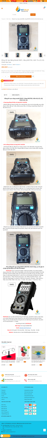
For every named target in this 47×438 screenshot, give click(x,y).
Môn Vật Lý (3, 404)
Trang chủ (3, 390)
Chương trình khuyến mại (29, 397)
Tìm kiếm (33, 14)
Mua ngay (4, 363)
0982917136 (5, 89)
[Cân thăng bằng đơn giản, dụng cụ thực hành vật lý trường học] (23, 353)
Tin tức (2, 395)
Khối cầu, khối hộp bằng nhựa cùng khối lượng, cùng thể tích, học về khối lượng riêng (8, 359)
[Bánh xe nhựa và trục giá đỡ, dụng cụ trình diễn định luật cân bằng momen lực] (38, 353)
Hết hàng (33, 366)
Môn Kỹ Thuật (4, 410)
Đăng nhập (25, 3)
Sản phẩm (3, 392)
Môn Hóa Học (4, 406)
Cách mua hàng (4, 397)
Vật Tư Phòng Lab (5, 412)
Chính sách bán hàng (28, 392)
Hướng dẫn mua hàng (28, 390)
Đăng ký (21, 3)
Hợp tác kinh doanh (28, 399)
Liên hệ (2, 399)
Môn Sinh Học (4, 408)
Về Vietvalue (3, 393)
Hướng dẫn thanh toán (28, 395)
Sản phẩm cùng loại (6, 342)
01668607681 (9, 430)
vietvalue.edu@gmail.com (10, 431)
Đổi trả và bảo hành (28, 393)
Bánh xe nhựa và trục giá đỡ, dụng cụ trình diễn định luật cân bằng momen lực (38, 362)
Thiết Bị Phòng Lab (5, 413)
